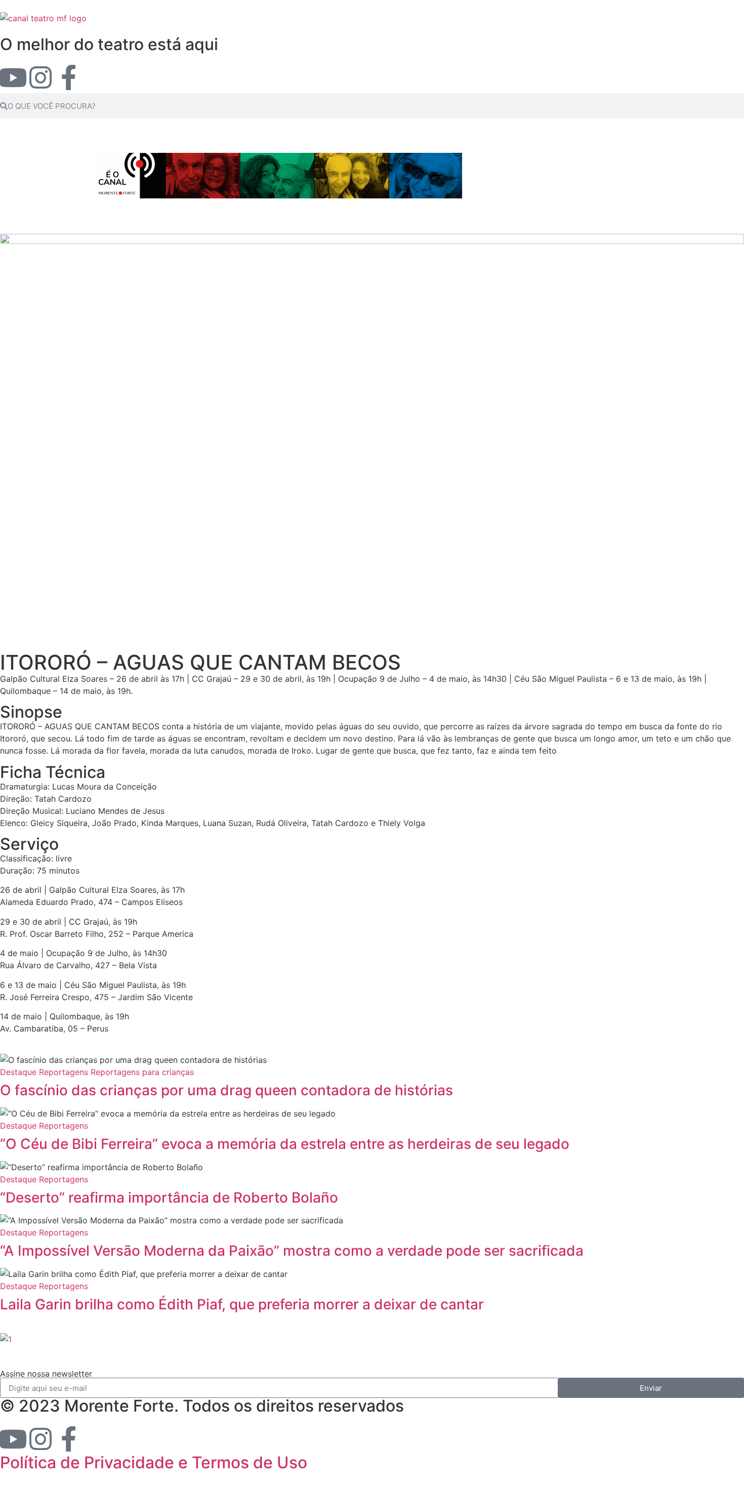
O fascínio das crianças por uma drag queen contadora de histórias (226, 1090)
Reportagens (63, 1072)
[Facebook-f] (68, 77)
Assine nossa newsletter (46, 1374)
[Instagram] (40, 77)
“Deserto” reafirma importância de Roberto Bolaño (169, 1197)
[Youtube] (12, 77)
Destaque (18, 1072)
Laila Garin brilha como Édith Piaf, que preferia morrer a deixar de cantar (242, 1304)
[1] (6, 1339)
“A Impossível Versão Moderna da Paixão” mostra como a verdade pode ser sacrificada (292, 1250)
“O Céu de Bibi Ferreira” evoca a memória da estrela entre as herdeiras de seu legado (284, 1143)
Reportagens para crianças (142, 1072)
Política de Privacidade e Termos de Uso (153, 1462)
